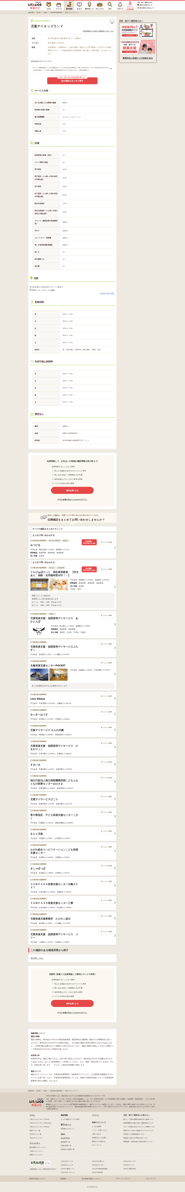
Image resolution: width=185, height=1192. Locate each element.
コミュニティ (35, 1143)
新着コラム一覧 (35, 1130)
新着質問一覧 (65, 1142)
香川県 (37, 958)
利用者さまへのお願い (99, 1138)
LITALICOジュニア (67, 1165)
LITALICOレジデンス (68, 1172)
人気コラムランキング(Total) (39, 1119)
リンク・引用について (99, 1130)
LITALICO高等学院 (129, 1169)
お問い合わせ (96, 1134)
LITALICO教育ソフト (68, 1169)
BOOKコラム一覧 (35, 1134)
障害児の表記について (37, 1179)
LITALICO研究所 (97, 1172)
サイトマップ (96, 1145)
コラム (32, 1115)
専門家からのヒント (67, 1129)
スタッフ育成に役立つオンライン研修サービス (139, 1127)
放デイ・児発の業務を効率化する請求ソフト (138, 1119)
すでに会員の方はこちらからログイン (72, 499)
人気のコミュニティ (36, 1151)
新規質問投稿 (65, 1138)
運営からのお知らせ (99, 1141)
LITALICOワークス (67, 1161)
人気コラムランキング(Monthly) (40, 1123)
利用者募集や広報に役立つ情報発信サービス (138, 1123)
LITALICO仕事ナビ (98, 1161)
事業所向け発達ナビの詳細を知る (138, 58)
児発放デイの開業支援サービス (133, 1134)
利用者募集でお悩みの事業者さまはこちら (98, 31)
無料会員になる (72, 490)
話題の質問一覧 (66, 1145)
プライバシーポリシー (123, 1179)
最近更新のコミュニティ (38, 1147)
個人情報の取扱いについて (91, 1179)
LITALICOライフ (128, 1165)
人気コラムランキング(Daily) (39, 1127)
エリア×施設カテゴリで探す (70, 1119)
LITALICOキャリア (129, 1161)
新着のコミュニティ (36, 1155)
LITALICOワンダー (98, 1165)
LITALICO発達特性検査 (99, 1169)
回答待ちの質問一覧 (67, 1149)
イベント (95, 1115)
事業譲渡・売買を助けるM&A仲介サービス (138, 1141)
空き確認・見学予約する (89, 542)
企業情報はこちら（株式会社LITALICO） (43, 1169)
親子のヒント (66, 1124)
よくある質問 (96, 1126)
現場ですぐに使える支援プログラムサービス (138, 1130)
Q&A (63, 1134)
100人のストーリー (36, 1138)
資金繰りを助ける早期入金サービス (135, 1138)
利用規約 (63, 1179)
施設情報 (64, 1115)
